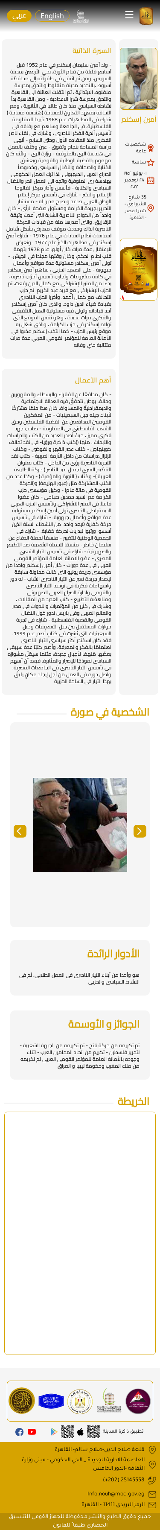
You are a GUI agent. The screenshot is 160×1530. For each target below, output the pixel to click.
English (52, 15)
